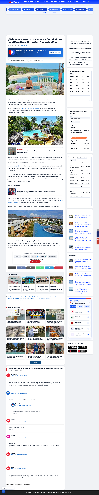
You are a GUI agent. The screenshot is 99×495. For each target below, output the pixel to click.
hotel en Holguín (25, 296)
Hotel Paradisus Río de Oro (30, 108)
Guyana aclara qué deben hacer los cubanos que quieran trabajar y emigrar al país (83, 261)
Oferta (29, 295)
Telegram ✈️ (26, 256)
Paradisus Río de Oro (14, 166)
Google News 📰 (52, 256)
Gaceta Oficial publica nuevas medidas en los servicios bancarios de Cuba (80, 58)
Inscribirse (74, 306)
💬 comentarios (35, 261)
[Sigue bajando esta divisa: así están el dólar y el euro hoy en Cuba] (15, 331)
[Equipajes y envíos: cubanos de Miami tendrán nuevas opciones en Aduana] (35, 331)
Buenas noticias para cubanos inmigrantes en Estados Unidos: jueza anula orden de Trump (34, 356)
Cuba (9, 295)
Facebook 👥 (35, 256)
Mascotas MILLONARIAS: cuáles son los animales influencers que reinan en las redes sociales (29, 298)
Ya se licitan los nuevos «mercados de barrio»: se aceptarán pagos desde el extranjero (55, 339)
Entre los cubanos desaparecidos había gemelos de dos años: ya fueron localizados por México (83, 290)
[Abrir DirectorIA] (3, 491)
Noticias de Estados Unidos (21, 295)
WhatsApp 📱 (18, 256)
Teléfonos (31, 1)
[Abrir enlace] (72, 216)
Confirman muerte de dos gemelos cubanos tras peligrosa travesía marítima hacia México (80, 47)
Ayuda (84, 1)
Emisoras (76, 1)
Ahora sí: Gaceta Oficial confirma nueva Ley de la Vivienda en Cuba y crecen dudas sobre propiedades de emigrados (79, 63)
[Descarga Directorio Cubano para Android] (82, 348)
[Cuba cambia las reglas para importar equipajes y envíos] (35, 314)
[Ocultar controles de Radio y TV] (98, 230)
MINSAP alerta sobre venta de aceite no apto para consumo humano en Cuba (14, 322)
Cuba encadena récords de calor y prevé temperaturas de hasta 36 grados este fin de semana (80, 42)
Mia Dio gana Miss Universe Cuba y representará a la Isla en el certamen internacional (83, 224)
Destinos (13, 295)
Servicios (54, 1)
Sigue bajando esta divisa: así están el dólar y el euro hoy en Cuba (15, 339)
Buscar (89, 2)
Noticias (37, 1)
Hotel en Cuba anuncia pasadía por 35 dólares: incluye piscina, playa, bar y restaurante (15, 356)
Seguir (80, 306)
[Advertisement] (49, 25)
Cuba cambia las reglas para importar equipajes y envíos (33, 322)
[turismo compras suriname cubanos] (72, 260)
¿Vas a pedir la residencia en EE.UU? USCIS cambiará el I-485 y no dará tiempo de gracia (83, 231)
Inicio (25, 1)
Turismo (62, 1)
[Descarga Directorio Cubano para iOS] (72, 348)
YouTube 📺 (43, 256)
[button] (98, 234)
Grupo (87, 306)
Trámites (45, 1)
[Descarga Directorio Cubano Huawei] (82, 352)
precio (54, 296)
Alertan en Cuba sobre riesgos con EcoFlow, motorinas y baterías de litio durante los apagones (55, 356)
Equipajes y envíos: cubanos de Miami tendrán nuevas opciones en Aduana (35, 339)
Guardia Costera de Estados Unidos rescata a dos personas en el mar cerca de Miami (83, 247)
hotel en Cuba (18, 296)
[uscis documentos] (72, 231)
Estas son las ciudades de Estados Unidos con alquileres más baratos (23, 300)
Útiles (69, 1)
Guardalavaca (11, 296)
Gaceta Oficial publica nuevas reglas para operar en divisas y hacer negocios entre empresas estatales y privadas (80, 53)
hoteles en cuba (45, 296)
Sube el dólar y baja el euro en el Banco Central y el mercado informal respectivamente (54, 322)
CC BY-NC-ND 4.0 (68, 492)
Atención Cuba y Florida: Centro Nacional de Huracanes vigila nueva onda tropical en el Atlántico (83, 239)
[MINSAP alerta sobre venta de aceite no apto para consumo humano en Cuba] (15, 314)
